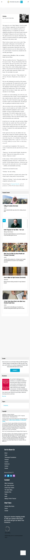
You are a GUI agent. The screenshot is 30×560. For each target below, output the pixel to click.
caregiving (5, 405)
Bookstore (7, 464)
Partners (7, 459)
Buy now (4, 396)
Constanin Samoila (15, 184)
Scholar (6, 510)
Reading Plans (8, 492)
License (6, 461)
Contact (6, 466)
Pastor (6, 508)
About (3, 5)
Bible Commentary (9, 483)
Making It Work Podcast (10, 498)
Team (6, 455)
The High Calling (8, 490)
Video (6, 494)
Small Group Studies (9, 487)
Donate (3, 8)
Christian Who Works (9, 506)
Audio (6, 496)
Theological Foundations (10, 457)
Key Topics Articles (9, 485)
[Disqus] (15, 337)
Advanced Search (8, 472)
